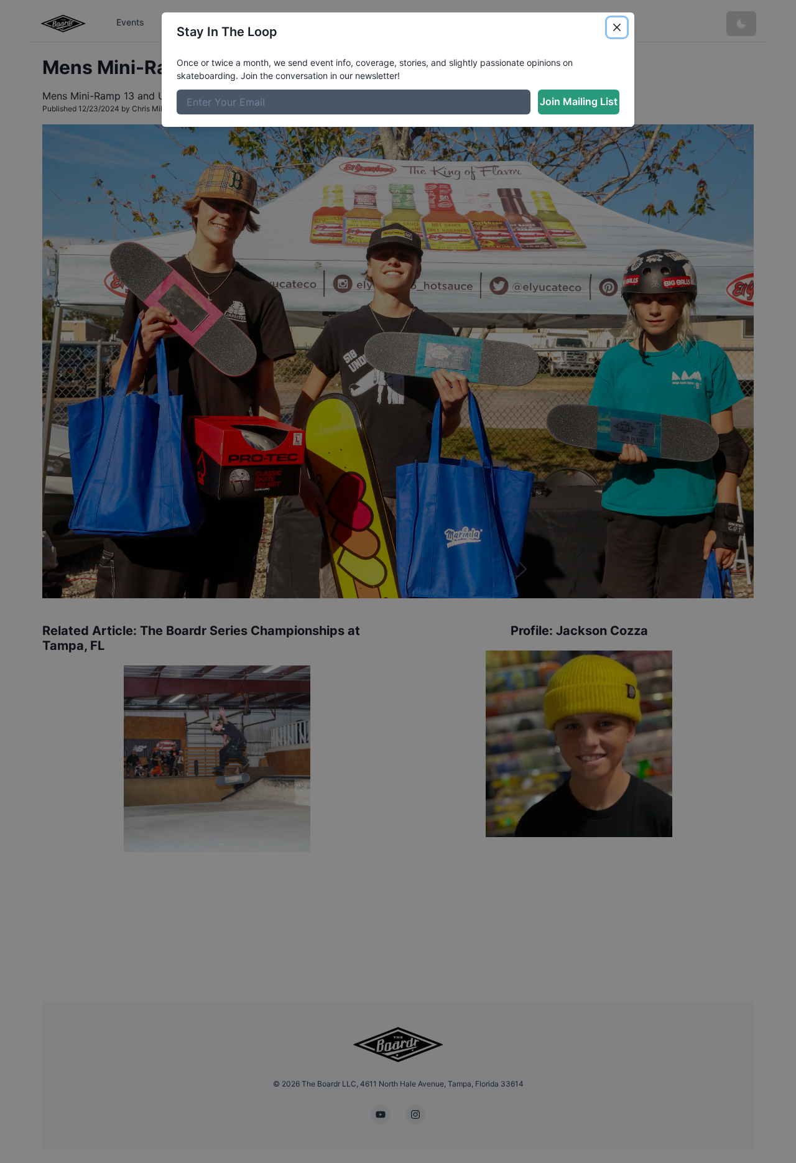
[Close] (617, 27)
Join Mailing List (579, 101)
